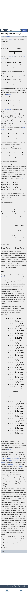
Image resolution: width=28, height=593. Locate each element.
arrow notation (16, 277)
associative (14, 114)
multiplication (11, 56)
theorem (3, 462)
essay (3, 36)
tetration (8, 94)
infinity (23, 178)
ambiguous (13, 122)
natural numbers (11, 464)
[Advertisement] (14, 14)
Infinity (17, 478)
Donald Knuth (5, 277)
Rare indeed (10, 449)
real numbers (22, 543)
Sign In (24, 30)
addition (10, 39)
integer (20, 466)
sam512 (8, 36)
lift (18, 498)
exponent (20, 76)
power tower (8, 109)
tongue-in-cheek (11, 460)
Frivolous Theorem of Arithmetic (10, 458)
